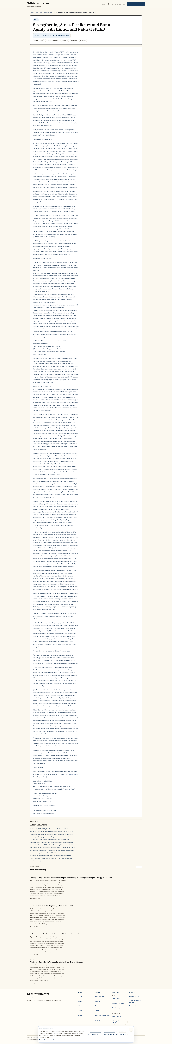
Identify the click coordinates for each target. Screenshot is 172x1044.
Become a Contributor (135, 1006)
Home (32, 12)
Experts (80, 1001)
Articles (39, 12)
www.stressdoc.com (64, 853)
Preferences (122, 1034)
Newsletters (98, 1006)
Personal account (134, 996)
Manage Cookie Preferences (117, 1022)
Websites (97, 1001)
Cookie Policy (116, 1008)
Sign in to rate (83, 40)
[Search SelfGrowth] (109, 4)
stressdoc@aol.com (70, 774)
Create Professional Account (135, 1001)
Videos (80, 1015)
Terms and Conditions (118, 1003)
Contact (97, 1020)
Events (97, 1011)
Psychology (48, 12)
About (103, 4)
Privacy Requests (117, 1016)
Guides (80, 1006)
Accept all (95, 1034)
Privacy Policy (116, 998)
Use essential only (109, 1034)
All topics (80, 996)
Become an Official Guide (102, 1015)
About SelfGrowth (100, 996)
